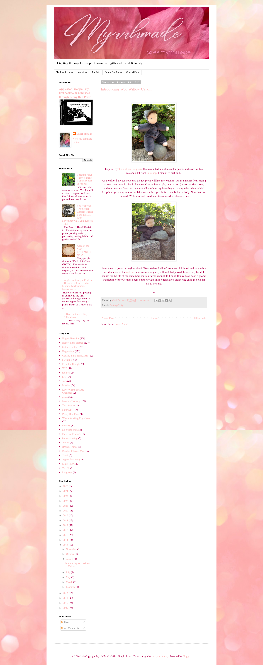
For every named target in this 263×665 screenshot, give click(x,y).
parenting (67, 359)
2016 (66, 530)
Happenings (68, 351)
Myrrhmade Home (65, 72)
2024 (66, 491)
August (70, 559)
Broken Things (69, 446)
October (70, 554)
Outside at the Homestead (75, 355)
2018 (66, 520)
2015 (66, 535)
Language (67, 472)
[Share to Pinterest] (170, 300)
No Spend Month (71, 429)
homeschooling (69, 438)
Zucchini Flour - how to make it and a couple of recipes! (84, 179)
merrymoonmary (160, 656)
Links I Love (69, 463)
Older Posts (200, 318)
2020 (66, 510)
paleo (65, 397)
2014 (66, 540)
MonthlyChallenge (71, 401)
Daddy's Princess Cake (73, 451)
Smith (65, 455)
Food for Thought (71, 364)
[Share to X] (163, 300)
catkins (130, 272)
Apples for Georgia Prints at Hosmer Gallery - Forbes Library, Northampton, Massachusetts (77, 284)
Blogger (187, 656)
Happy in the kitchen (72, 342)
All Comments (71, 628)
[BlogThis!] (159, 300)
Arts (64, 381)
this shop (152, 172)
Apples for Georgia (72, 459)
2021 (66, 505)
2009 (66, 607)
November (71, 549)
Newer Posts (108, 318)
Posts (66, 622)
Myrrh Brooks (84, 134)
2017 (66, 525)
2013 (66, 544)
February (71, 587)
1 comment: (144, 300)
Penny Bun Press (113, 72)
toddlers (66, 372)
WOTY (66, 468)
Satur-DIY (67, 409)
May (68, 577)
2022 (66, 501)
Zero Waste (68, 405)
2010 (66, 602)
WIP (64, 368)
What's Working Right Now (76, 418)
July (68, 572)
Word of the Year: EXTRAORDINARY (84, 250)
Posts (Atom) (121, 324)
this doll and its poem (130, 169)
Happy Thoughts (70, 338)
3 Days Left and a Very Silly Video (76, 315)
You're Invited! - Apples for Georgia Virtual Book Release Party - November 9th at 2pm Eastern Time (77, 214)
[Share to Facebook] (166, 300)
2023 (66, 495)
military (66, 425)
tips (64, 377)
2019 (66, 515)
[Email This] (156, 300)
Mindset (66, 385)
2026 (66, 486)
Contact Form (132, 72)
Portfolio (96, 72)
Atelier (65, 442)
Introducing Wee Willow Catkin (126, 89)
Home (154, 318)
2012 (66, 593)
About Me (82, 72)
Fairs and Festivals (71, 434)
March (69, 582)
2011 (66, 598)
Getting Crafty (116, 305)
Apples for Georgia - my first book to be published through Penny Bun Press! (75, 93)
